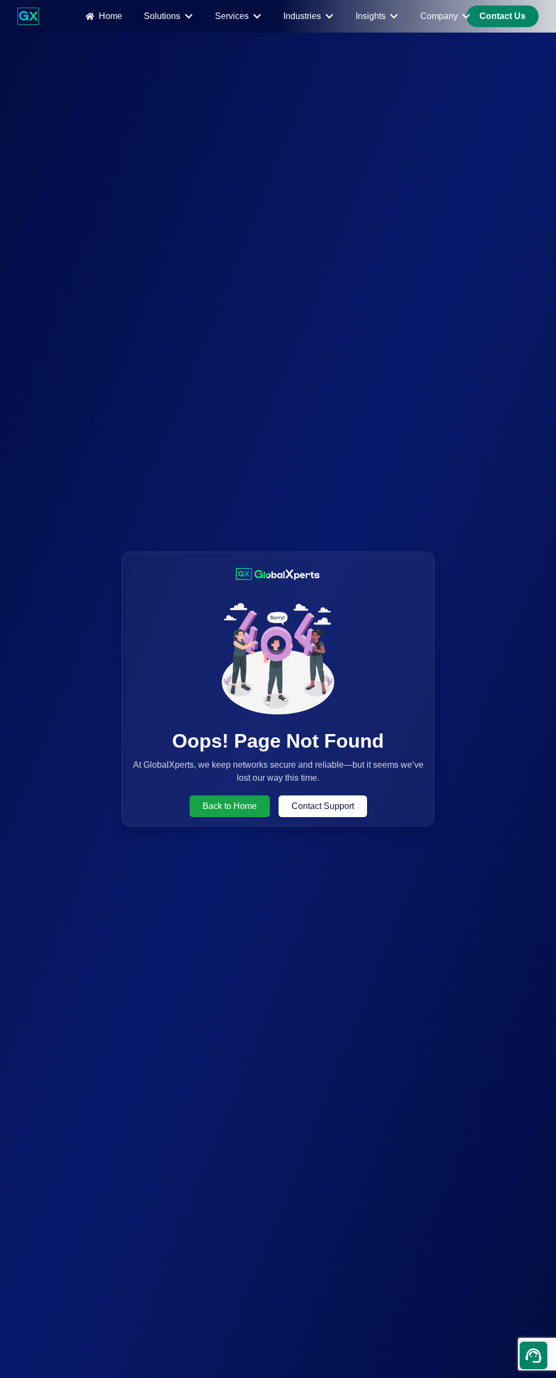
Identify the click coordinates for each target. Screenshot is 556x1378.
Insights (371, 16)
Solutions (162, 16)
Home (110, 16)
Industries (302, 16)
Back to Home (230, 806)
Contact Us (502, 16)
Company (439, 16)
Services (232, 16)
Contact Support (323, 806)
